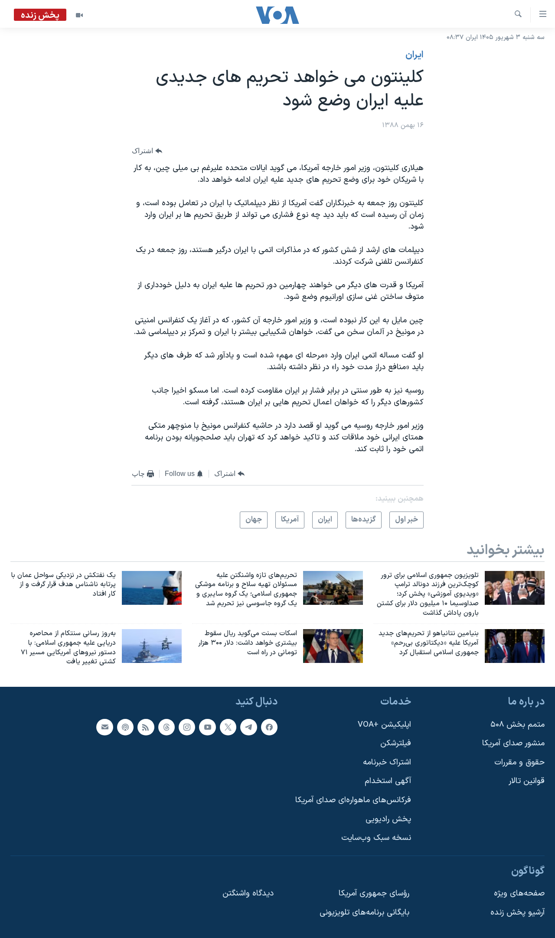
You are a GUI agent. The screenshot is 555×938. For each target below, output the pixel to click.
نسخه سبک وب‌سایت (376, 838)
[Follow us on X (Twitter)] (228, 727)
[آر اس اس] (145, 727)
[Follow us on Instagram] (187, 727)
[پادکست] (125, 727)
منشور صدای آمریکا (513, 743)
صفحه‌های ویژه (519, 894)
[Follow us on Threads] (166, 727)
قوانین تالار (527, 781)
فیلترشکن (395, 743)
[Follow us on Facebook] (269, 727)
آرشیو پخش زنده (517, 912)
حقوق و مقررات (519, 762)
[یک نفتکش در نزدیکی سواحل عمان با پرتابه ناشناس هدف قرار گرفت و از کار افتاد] (152, 588)
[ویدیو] (79, 15)
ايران (414, 55)
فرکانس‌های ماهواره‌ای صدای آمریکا (353, 800)
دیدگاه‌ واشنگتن (248, 894)
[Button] (147, 151)
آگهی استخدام (388, 781)
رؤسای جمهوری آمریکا (374, 894)
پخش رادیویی (388, 819)
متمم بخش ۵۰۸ (517, 725)
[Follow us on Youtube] (207, 727)
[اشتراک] (104, 727)
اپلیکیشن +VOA (384, 725)
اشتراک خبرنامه (387, 762)
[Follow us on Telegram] (248, 727)
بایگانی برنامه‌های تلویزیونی (364, 912)
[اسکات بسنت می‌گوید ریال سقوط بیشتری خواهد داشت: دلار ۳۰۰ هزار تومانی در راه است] (333, 646)
